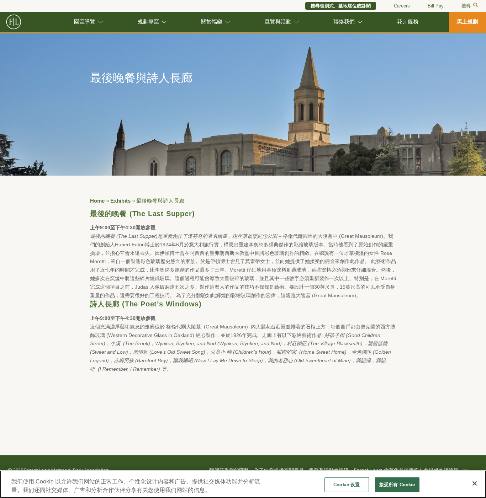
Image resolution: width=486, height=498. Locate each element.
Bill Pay (436, 6)
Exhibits (120, 201)
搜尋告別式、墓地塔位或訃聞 (341, 6)
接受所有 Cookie (397, 484)
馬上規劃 (467, 22)
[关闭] (474, 483)
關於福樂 (211, 22)
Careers (402, 6)
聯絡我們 (344, 22)
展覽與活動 (278, 22)
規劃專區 (148, 22)
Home (97, 201)
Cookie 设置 (346, 484)
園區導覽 (84, 22)
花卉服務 (407, 22)
